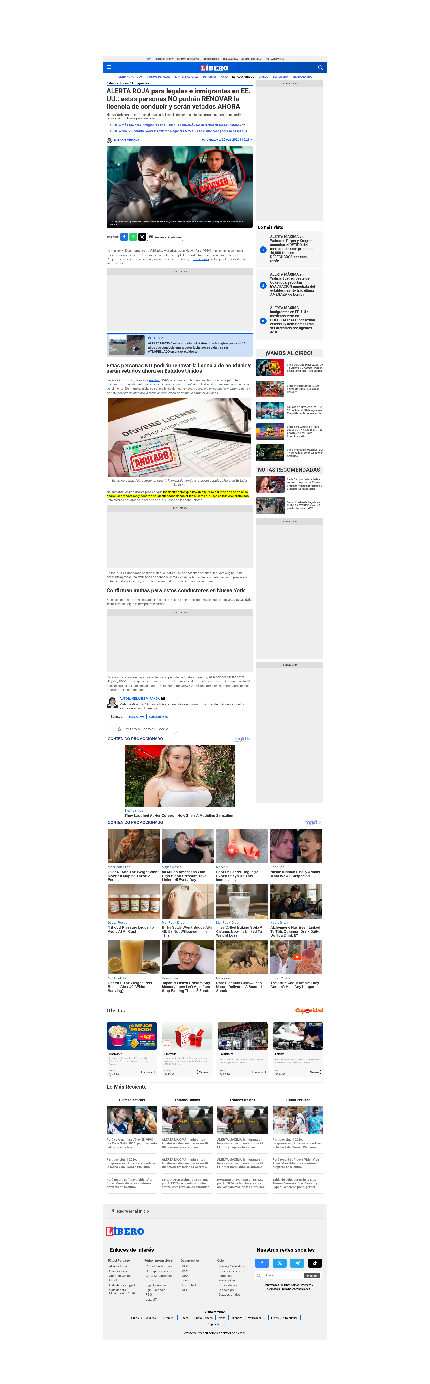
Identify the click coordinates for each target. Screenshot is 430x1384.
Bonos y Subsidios (231, 1266)
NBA (185, 1275)
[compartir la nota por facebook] (124, 237)
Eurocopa (152, 1280)
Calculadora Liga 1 (122, 1285)
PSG (149, 1294)
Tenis (185, 1280)
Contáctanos (271, 1285)
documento (201, 259)
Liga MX (151, 1299)
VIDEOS (263, 76)
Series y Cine (227, 1280)
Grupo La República (143, 1318)
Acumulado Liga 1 (252, 59)
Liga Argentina (156, 1285)
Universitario (211, 59)
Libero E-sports (203, 1318)
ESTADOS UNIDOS (243, 76)
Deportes (210, 76)
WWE (186, 1271)
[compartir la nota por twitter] (142, 237)
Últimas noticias (130, 76)
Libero (184, 1318)
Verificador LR (256, 1318)
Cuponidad (214, 1324)
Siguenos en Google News (168, 237)
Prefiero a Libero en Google (146, 729)
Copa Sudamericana (160, 1275)
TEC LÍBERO (280, 76)
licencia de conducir (179, 114)
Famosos (225, 1275)
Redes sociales (229, 1271)
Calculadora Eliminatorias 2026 (122, 1291)
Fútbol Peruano (158, 76)
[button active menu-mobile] (109, 68)
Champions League (159, 1271)
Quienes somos (290, 1285)
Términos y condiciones (296, 1289)
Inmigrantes (140, 83)
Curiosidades (227, 1285)
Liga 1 (113, 1280)
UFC (185, 1266)
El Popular (168, 1318)
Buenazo (236, 1318)
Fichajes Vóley (275, 59)
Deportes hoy (190, 1260)
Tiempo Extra (302, 76)
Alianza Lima (230, 59)
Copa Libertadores (159, 1266)
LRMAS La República (284, 1318)
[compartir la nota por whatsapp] (133, 237)
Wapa (222, 1318)
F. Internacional (186, 76)
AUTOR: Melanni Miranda (140, 698)
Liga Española (156, 1290)
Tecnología (226, 1290)
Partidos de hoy (164, 59)
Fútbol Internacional (158, 1260)
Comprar (148, 1072)
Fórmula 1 (189, 1285)
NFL (185, 1290)
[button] (320, 68)
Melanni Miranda (126, 139)
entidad (154, 380)
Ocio (224, 76)
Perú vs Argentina (188, 59)
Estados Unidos (118, 83)
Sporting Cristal (120, 1275)
